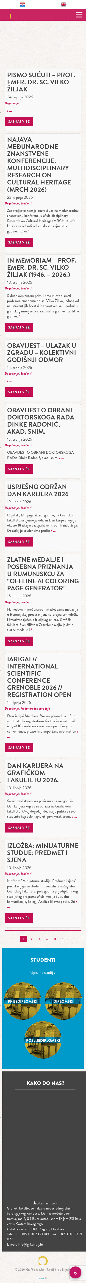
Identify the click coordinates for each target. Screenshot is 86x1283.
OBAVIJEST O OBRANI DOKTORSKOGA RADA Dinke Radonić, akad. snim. (40, 420)
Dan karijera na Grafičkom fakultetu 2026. (35, 773)
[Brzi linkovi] (75, 1272)
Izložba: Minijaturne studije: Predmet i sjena (42, 853)
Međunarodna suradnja (35, 708)
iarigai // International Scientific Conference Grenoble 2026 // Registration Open (39, 677)
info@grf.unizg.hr (30, 1244)
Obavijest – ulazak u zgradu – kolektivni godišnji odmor (41, 353)
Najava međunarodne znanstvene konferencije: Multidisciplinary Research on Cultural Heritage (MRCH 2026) (39, 164)
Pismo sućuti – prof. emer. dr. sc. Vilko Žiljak (41, 82)
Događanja (12, 103)
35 (54, 939)
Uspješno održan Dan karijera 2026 (38, 490)
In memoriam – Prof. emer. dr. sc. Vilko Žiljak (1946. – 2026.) (41, 267)
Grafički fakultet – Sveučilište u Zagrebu (43, 15)
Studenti (26, 203)
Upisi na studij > (43, 972)
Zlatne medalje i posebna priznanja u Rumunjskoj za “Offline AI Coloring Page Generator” (43, 574)
